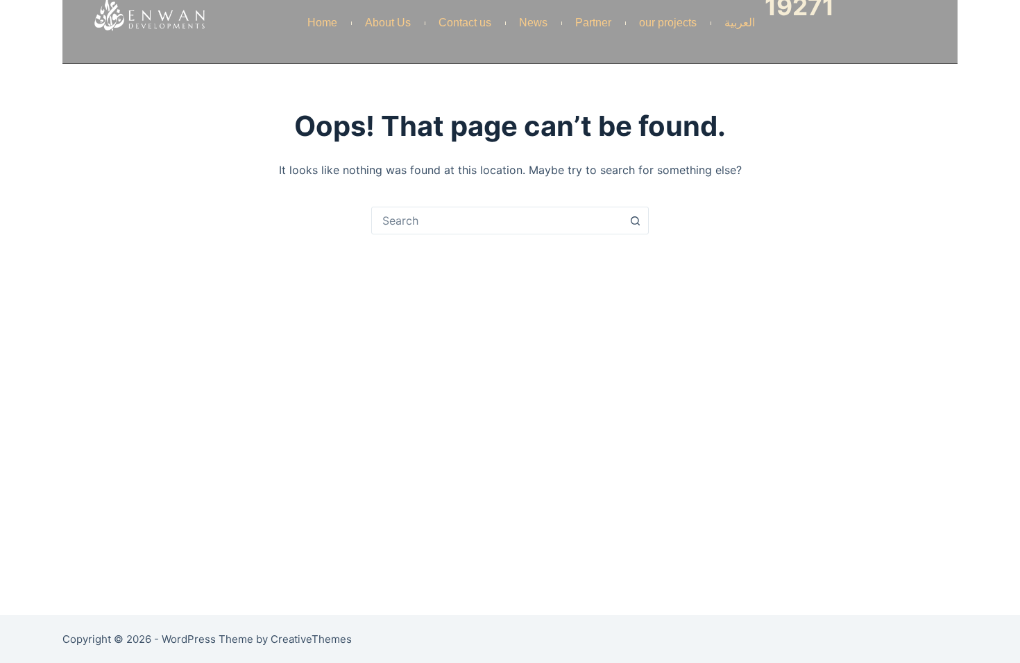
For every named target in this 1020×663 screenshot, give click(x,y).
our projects (668, 22)
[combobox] (497, 220)
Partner (593, 22)
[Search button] (635, 220)
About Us (388, 22)
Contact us (465, 22)
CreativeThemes (311, 639)
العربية (739, 22)
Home (322, 22)
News (533, 22)
